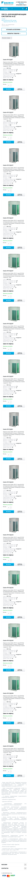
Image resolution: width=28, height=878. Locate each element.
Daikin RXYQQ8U (8, 429)
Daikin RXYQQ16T (8, 270)
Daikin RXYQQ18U (8, 693)
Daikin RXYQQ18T (8, 323)
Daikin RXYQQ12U (8, 534)
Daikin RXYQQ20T (8, 376)
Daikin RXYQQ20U (8, 746)
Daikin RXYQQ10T (8, 112)
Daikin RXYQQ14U (8, 587)
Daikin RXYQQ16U (8, 640)
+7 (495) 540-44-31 (21, 2)
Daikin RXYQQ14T (8, 218)
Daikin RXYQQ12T (8, 165)
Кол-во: (4, 84)
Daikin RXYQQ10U (8, 482)
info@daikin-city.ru (21, 5)
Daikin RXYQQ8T (8, 59)
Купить (9, 89)
